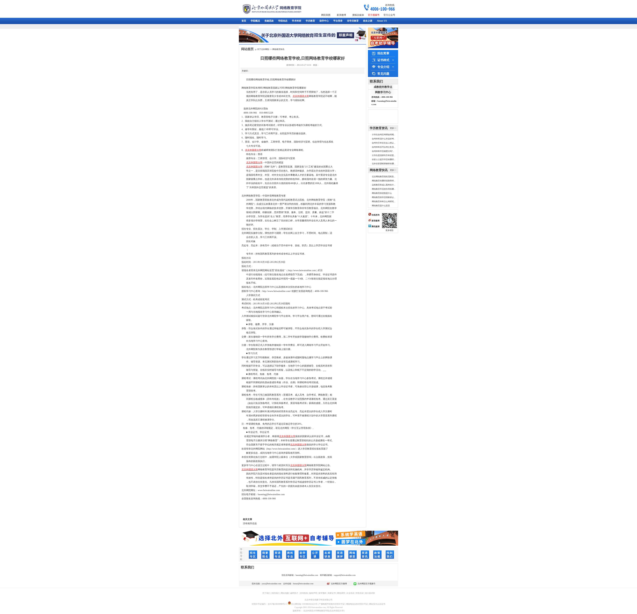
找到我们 (276, 593)
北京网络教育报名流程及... (383, 176)
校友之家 (367, 21)
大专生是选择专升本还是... (383, 155)
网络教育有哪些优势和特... (383, 181)
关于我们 (266, 593)
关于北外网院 (263, 49)
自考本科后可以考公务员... (383, 147)
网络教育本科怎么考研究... (383, 201)
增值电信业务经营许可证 (357, 604)
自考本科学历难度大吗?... (383, 151)
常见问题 (383, 73)
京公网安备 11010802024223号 (304, 604)
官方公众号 (389, 15)
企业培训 (350, 593)
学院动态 (282, 21)
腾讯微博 (375, 226)
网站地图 (285, 593)
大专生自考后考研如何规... (383, 134)
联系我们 (376, 81)
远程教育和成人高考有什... (383, 185)
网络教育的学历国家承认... (383, 197)
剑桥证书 (332, 593)
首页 (244, 21)
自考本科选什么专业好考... (383, 139)
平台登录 (338, 21)
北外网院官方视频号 (365, 583)
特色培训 (360, 593)
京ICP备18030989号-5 (277, 604)
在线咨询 (375, 215)
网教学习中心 (383, 92)
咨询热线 (389, 5)
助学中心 (324, 21)
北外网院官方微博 (338, 583)
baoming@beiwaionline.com (307, 575)
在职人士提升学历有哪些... (383, 159)
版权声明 (313, 593)
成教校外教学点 (383, 86)
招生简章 (383, 53)
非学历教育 (353, 21)
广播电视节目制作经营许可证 (332, 604)
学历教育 (310, 21)
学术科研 (296, 21)
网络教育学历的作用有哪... (383, 189)
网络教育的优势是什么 (382, 193)
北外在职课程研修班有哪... (383, 163)
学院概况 (255, 21)
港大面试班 (370, 593)
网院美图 (325, 15)
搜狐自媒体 (358, 15)
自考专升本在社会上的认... (383, 143)
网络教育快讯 (278, 49)
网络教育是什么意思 (381, 205)
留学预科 (322, 593)
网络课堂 (341, 593)
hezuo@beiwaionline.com (303, 583)
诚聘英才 (294, 593)
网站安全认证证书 (377, 604)
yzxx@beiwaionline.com (271, 583)
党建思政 (269, 21)
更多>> (393, 128)
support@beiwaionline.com (344, 575)
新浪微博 (341, 15)
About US (382, 21)
